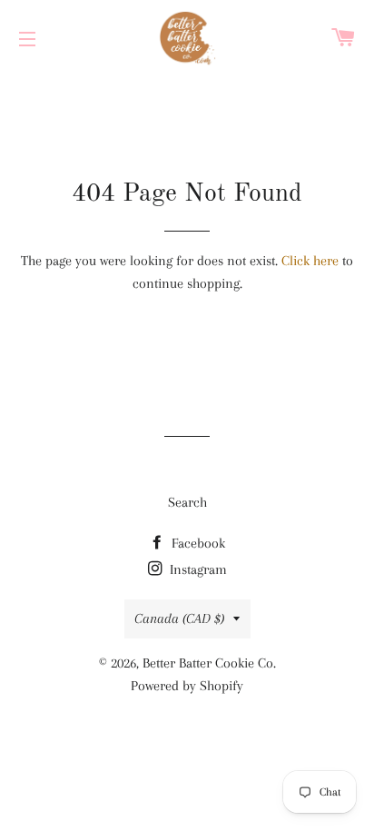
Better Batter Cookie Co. (209, 663)
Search (187, 502)
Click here (310, 260)
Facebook (196, 543)
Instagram (196, 569)
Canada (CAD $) (179, 618)
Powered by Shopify (187, 686)
